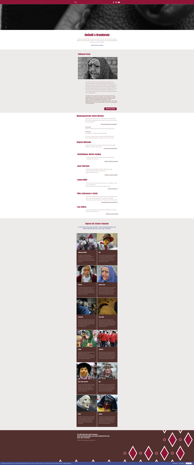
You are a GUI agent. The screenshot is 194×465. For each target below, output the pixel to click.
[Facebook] (113, 2)
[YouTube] (119, 2)
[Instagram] (116, 2)
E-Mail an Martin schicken (111, 161)
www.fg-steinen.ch (113, 188)
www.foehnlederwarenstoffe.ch (109, 202)
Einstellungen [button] (175, 463)
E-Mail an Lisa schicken (112, 214)
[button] (75, 2)
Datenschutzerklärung (67, 463)
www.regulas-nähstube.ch (110, 148)
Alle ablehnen (181, 463)
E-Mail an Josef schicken (111, 175)
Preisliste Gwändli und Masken (109, 124)
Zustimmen (189, 463)
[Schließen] (192, 463)
